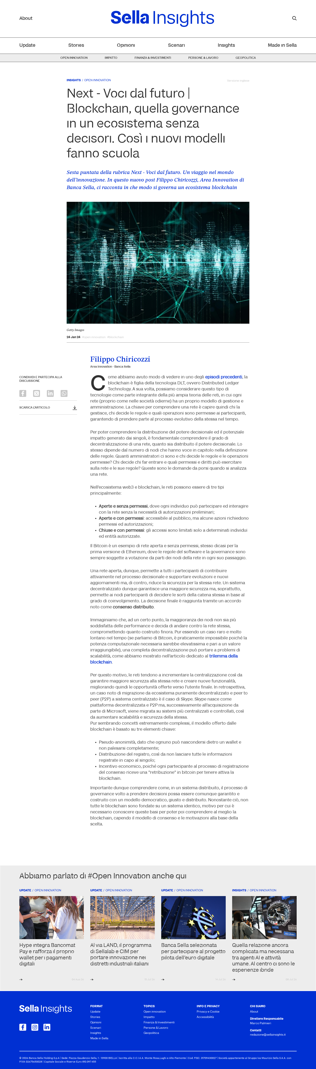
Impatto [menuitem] (111, 58)
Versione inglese (238, 80)
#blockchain (115, 337)
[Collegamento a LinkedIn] (46, 1027)
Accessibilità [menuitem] (205, 1017)
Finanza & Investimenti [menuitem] (153, 58)
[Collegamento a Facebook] (22, 1027)
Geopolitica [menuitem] (246, 58)
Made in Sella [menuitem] (282, 45)
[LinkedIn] (50, 393)
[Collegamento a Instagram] (34, 1027)
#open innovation (94, 337)
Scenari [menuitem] (176, 45)
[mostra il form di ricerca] (294, 18)
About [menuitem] (254, 1011)
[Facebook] (22, 393)
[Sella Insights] (162, 18)
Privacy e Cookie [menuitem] (208, 1011)
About (25, 18)
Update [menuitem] (27, 45)
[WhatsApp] (64, 393)
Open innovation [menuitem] (73, 58)
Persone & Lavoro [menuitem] (203, 58)
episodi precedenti (223, 377)
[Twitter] (36, 393)
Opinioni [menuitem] (126, 45)
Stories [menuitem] (76, 45)
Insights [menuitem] (226, 45)
